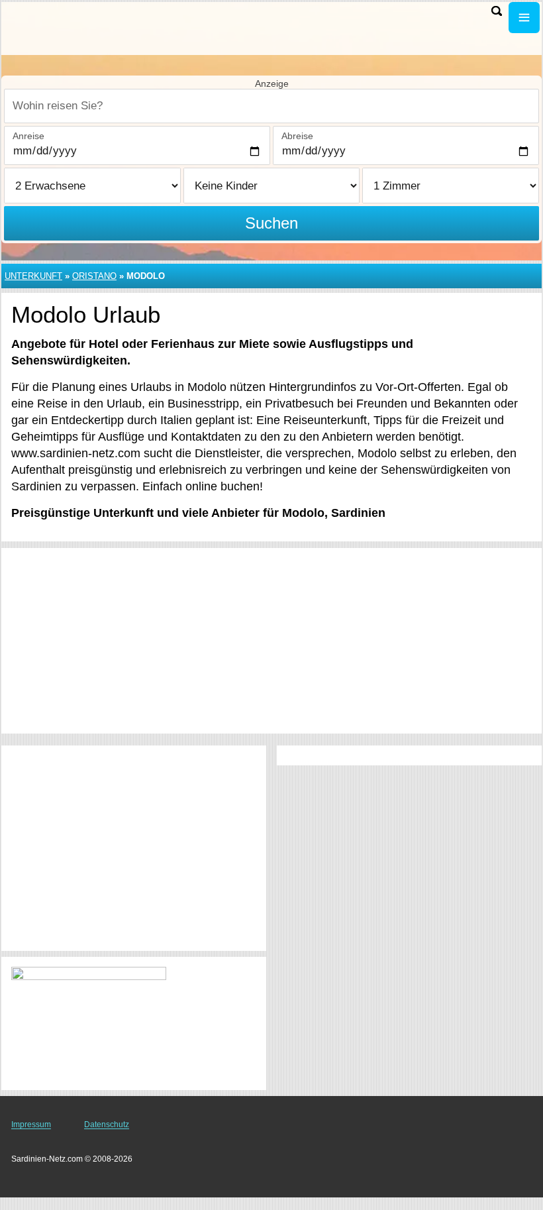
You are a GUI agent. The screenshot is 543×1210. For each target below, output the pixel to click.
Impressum (31, 1124)
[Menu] (524, 17)
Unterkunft (33, 276)
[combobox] (271, 106)
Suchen (271, 223)
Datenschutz (106, 1124)
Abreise (297, 136)
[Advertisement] (271, 641)
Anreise (28, 136)
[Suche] (496, 11)
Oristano (94, 276)
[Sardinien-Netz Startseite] (92, 27)
